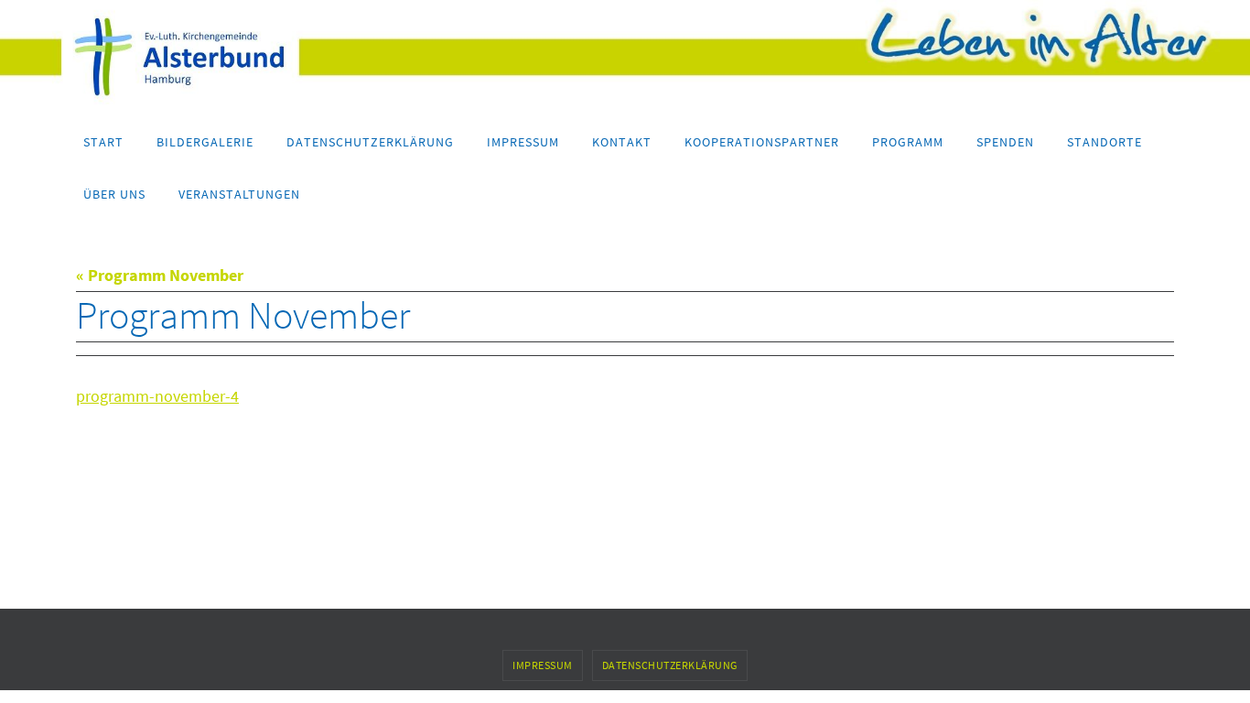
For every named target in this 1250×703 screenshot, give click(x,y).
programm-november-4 (157, 395)
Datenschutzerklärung (670, 665)
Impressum (542, 665)
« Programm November (159, 275)
